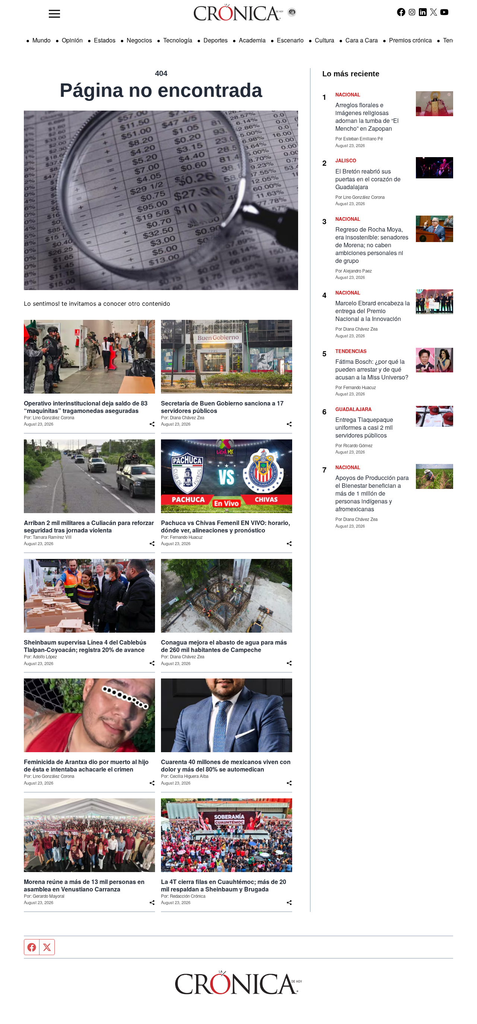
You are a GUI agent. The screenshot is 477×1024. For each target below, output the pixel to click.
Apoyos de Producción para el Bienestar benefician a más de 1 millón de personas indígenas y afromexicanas (372, 493)
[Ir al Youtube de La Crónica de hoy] (444, 12)
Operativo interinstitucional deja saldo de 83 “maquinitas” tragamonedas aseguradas (86, 407)
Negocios (139, 40)
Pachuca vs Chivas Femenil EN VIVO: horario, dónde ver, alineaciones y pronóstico (225, 526)
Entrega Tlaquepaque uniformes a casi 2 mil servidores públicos (364, 427)
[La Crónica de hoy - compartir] (152, 424)
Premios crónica (410, 40)
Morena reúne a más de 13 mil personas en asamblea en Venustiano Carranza (84, 885)
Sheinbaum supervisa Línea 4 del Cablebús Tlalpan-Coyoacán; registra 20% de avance (85, 646)
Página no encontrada (161, 90)
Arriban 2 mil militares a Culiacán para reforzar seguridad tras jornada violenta (89, 526)
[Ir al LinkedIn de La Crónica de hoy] (422, 12)
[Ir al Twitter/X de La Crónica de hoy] (433, 12)
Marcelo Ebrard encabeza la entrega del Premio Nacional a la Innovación (372, 311)
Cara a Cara (361, 40)
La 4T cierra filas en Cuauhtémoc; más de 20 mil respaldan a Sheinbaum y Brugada (223, 885)
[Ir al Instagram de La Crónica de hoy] (412, 12)
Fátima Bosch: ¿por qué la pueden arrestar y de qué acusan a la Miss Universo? (371, 369)
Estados (105, 40)
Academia (252, 40)
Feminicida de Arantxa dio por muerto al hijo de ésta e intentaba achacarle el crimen (86, 765)
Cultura (324, 40)
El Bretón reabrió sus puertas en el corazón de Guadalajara (368, 179)
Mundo (41, 40)
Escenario (290, 40)
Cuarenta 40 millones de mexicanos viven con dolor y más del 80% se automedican (226, 765)
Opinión (72, 40)
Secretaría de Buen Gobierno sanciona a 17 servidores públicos (222, 407)
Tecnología (177, 40)
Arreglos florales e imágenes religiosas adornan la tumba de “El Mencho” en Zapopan (367, 117)
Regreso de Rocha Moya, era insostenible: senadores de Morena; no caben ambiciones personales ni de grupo (371, 245)
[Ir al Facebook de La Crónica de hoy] (401, 12)
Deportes (215, 40)
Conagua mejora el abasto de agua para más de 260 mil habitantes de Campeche (224, 646)
